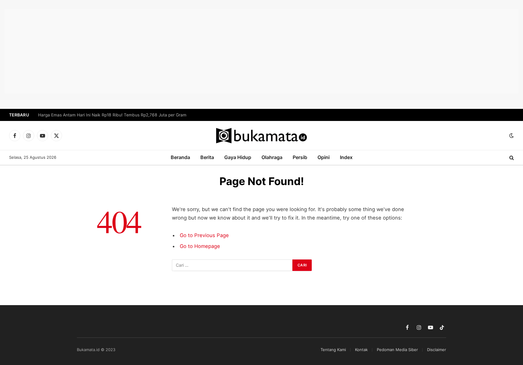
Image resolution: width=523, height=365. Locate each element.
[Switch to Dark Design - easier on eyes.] (511, 135)
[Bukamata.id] (261, 135)
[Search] (511, 158)
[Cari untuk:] (232, 265)
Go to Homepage (200, 246)
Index (346, 157)
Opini (323, 157)
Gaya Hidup (237, 157)
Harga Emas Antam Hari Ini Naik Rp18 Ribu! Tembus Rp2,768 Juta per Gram (112, 114)
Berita (207, 157)
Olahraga (272, 157)
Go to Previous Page (204, 235)
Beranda (180, 157)
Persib (300, 157)
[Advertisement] (261, 51)
